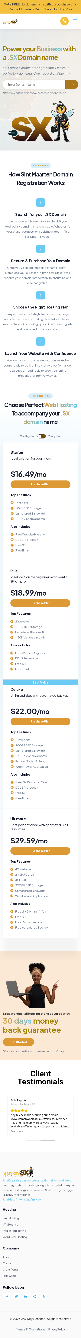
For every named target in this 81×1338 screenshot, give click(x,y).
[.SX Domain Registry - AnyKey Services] (11, 21)
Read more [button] (17, 1131)
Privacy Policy (56, 1329)
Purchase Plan (40, 484)
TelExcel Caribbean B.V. (23, 1104)
